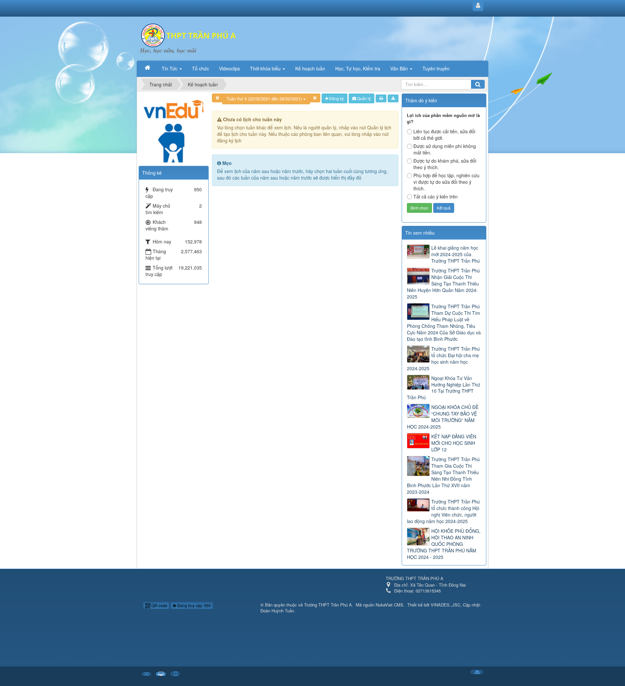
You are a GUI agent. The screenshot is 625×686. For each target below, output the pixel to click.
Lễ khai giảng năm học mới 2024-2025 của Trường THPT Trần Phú (455, 254)
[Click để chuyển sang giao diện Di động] (175, 673)
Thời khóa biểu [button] (266, 68)
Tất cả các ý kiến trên (435, 196)
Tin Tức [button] (170, 68)
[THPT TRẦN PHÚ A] (189, 34)
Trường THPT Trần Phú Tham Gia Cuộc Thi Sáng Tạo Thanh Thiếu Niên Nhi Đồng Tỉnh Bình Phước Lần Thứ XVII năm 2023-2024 (443, 475)
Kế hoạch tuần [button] (310, 68)
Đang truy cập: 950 (193, 605)
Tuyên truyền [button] (436, 68)
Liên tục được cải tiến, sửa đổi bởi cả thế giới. (444, 134)
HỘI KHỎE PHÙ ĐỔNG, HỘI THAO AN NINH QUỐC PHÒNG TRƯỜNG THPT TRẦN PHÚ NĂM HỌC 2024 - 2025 (443, 544)
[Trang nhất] (148, 68)
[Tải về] (393, 98)
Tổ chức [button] (200, 68)
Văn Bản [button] (399, 68)
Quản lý (363, 98)
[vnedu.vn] (173, 127)
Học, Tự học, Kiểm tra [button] (357, 68)
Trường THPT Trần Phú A (328, 605)
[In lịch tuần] (381, 98)
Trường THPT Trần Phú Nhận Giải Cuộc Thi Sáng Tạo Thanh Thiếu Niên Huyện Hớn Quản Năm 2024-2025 (443, 283)
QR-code (158, 605)
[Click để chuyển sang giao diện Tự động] (146, 674)
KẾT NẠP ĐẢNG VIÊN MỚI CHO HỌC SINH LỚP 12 (453, 443)
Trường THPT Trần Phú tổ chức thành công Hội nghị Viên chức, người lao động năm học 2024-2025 (443, 511)
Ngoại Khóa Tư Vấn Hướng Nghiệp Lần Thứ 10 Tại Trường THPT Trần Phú (443, 388)
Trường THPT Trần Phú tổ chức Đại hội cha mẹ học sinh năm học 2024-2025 (443, 358)
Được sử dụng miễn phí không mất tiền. (444, 149)
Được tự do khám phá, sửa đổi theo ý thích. (444, 163)
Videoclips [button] (229, 68)
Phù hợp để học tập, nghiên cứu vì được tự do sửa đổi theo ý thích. (446, 182)
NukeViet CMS (389, 605)
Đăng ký (336, 98)
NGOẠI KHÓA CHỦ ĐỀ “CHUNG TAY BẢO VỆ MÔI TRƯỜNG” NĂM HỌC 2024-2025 (443, 417)
